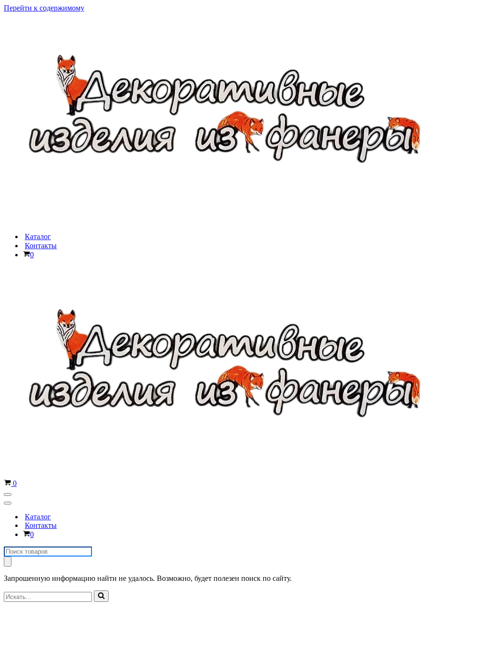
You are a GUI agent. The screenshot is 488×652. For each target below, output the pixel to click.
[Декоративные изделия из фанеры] (231, 220)
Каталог (38, 236)
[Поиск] (7, 562)
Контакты (41, 246)
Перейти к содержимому (44, 8)
